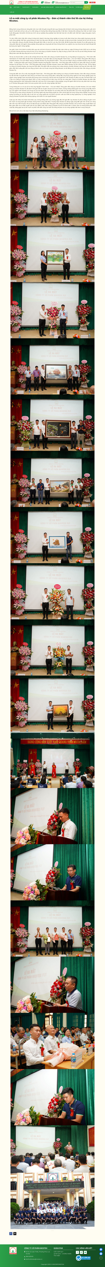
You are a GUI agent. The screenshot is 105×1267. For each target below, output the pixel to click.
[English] (92, 2)
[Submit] (86, 2)
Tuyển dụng (79, 7)
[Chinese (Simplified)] (90, 2)
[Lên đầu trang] (101, 1258)
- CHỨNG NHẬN (62, 1253)
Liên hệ (12, 12)
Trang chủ (11, 7)
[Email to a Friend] (14, 1233)
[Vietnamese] (95, 2)
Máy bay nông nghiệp (47, 7)
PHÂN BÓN (35, 7)
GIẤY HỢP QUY (58, 1252)
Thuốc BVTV (25, 7)
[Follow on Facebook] (77, 1252)
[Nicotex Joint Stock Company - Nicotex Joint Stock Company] (12, 2)
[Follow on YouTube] (85, 1252)
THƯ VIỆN (57, 1255)
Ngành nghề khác (60, 7)
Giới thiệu (17, 7)
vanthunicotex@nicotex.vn (62, 2)
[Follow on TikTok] (81, 1252)
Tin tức (87, 7)
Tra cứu (71, 7)
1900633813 (47, 2)
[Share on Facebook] (10, 1233)
